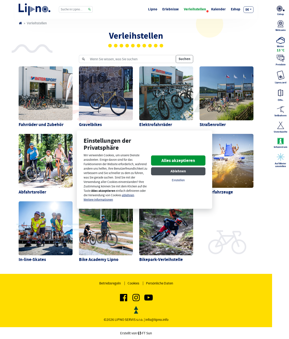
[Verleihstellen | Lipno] (34, 9)
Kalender (218, 9)
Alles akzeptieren (178, 160)
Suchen (184, 58)
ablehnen (128, 195)
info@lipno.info (156, 319)
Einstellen (178, 180)
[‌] (123, 299)
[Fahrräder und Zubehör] (46, 93)
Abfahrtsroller (32, 192)
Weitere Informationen (98, 200)
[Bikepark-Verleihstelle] (166, 228)
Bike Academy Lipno (98, 259)
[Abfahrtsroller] (46, 160)
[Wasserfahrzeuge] (226, 160)
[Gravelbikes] (106, 93)
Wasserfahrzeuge (216, 192)
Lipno (152, 9)
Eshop (235, 9)
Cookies (133, 283)
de (247, 9)
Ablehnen (178, 171)
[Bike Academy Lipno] (106, 228)
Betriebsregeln (110, 283)
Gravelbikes (90, 125)
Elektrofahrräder (155, 125)
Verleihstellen (195, 9)
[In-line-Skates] (46, 228)
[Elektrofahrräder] (166, 93)
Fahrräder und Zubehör (41, 125)
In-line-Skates (32, 259)
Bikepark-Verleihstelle (161, 259)
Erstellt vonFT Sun (136, 333)
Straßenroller (213, 125)
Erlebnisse (170, 9)
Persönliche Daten (159, 283)
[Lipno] (20, 23)
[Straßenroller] (226, 93)
